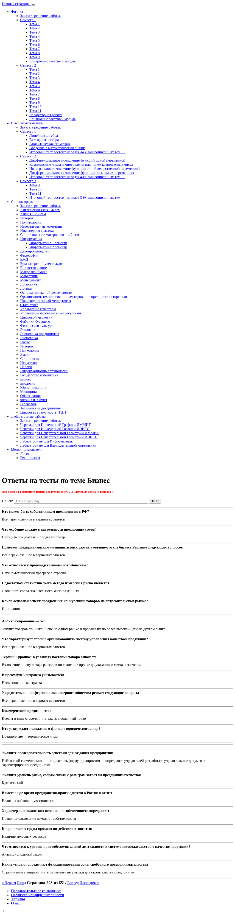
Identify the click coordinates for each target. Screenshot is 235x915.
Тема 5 (34, 40)
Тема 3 (34, 32)
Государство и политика (39, 375)
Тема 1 (34, 24)
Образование (30, 396)
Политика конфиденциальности (37, 895)
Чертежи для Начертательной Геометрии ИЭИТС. (59, 437)
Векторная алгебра (44, 140)
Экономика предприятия (39, 334)
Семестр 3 (28, 181)
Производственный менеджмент (45, 301)
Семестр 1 (28, 20)
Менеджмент (30, 280)
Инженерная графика (37, 230)
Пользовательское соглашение (36, 891)
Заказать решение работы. (40, 16)
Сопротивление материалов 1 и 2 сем (49, 235)
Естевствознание (33, 268)
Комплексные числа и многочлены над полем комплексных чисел (81, 164)
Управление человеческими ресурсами (50, 313)
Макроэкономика (33, 272)
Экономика (29, 338)
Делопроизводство (35, 251)
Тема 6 (34, 45)
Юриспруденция (33, 387)
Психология (29, 350)
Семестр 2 (28, 65)
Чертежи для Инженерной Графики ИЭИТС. (55, 429)
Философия (29, 255)
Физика (17, 12)
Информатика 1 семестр (48, 243)
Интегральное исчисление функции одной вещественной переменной (84, 169)
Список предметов (25, 202)
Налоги (26, 367)
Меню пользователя (26, 449)
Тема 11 (35, 111)
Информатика (31, 239)
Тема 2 (34, 28)
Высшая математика (27, 123)
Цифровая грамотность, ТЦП (43, 412)
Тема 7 (34, 49)
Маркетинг (29, 276)
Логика (26, 288)
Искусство (28, 363)
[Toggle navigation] (33, 5)
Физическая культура (36, 325)
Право (25, 342)
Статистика (29, 305)
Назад (21, 883)
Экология (27, 330)
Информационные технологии (44, 371)
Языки (25, 354)
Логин (25, 454)
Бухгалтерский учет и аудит (42, 264)
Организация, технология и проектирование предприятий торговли (73, 297)
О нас (15, 903)
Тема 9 (34, 57)
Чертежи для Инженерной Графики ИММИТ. (55, 425)
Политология (30, 222)
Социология (29, 359)
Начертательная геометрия (41, 226)
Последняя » (89, 883)
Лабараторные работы (28, 416)
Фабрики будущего (35, 321)
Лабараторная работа (45, 115)
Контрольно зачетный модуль (52, 61)
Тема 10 (35, 107)
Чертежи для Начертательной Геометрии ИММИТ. (59, 433)
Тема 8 (34, 53)
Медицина (28, 392)
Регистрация (30, 458)
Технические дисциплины (41, 408)
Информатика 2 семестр (48, 247)
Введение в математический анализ (57, 148)
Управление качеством (38, 309)
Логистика (28, 284)
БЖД (24, 259)
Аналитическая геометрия (49, 144)
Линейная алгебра (43, 135)
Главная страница (16, 4)
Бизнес (25, 379)
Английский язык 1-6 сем (40, 210)
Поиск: (7, 501)
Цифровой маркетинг (37, 317)
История (27, 218)
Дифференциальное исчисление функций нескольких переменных (81, 173)
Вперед (73, 883)
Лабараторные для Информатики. (46, 441)
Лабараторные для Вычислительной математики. (58, 445)
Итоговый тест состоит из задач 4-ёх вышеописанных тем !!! (77, 152)
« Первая (9, 883)
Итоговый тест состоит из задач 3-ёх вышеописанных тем (74, 197)
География (28, 404)
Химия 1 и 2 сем (33, 214)
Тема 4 (34, 36)
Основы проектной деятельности (46, 292)
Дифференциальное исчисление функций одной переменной (77, 160)
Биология (27, 383)
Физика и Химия (33, 400)
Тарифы (18, 899)
